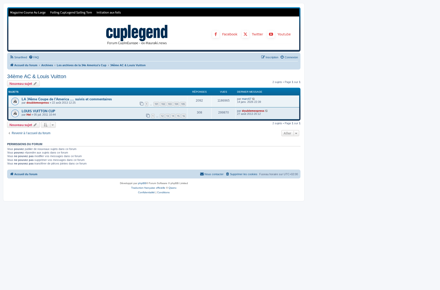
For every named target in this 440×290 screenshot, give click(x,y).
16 (183, 116)
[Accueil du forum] (153, 29)
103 (170, 104)
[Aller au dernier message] (253, 98)
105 (183, 104)
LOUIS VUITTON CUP (38, 111)
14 (173, 116)
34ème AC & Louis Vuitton (36, 76)
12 (162, 116)
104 (176, 104)
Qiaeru (172, 187)
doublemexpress (37, 102)
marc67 (246, 98)
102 (163, 104)
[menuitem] (18, 57)
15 (178, 116)
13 (167, 116)
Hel (28, 114)
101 (156, 104)
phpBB (142, 183)
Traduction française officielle (148, 187)
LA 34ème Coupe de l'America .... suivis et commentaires (67, 99)
